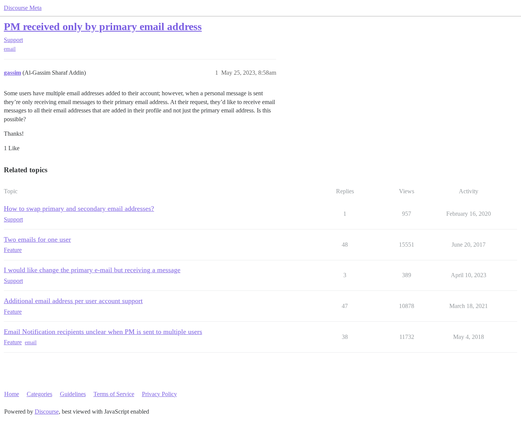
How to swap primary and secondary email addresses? (79, 208)
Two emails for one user (37, 239)
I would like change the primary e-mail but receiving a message (92, 270)
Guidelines (73, 394)
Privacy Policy (159, 394)
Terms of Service (113, 394)
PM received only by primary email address (103, 26)
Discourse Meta (23, 8)
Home (11, 394)
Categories (39, 394)
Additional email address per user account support (73, 301)
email (10, 49)
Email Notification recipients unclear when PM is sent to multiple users (103, 331)
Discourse (47, 411)
